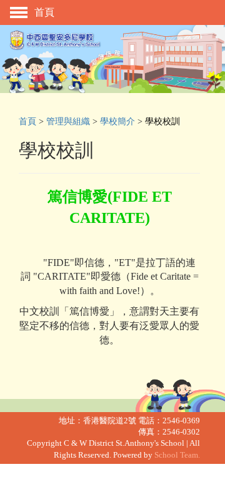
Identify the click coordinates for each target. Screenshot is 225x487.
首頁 (27, 121)
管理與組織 (68, 121)
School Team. (177, 455)
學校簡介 (117, 121)
